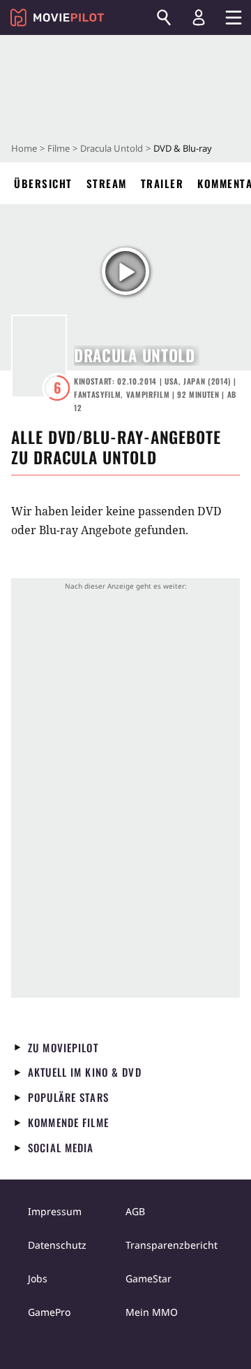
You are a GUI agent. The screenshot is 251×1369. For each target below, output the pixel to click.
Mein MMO (152, 1312)
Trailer (162, 183)
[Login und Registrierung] (198, 17)
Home (24, 148)
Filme (58, 148)
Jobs (37, 1278)
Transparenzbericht (172, 1245)
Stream (106, 183)
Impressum (55, 1211)
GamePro (49, 1312)
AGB (135, 1211)
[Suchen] (163, 17)
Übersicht (43, 183)
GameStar (149, 1278)
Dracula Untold (111, 148)
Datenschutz (57, 1245)
